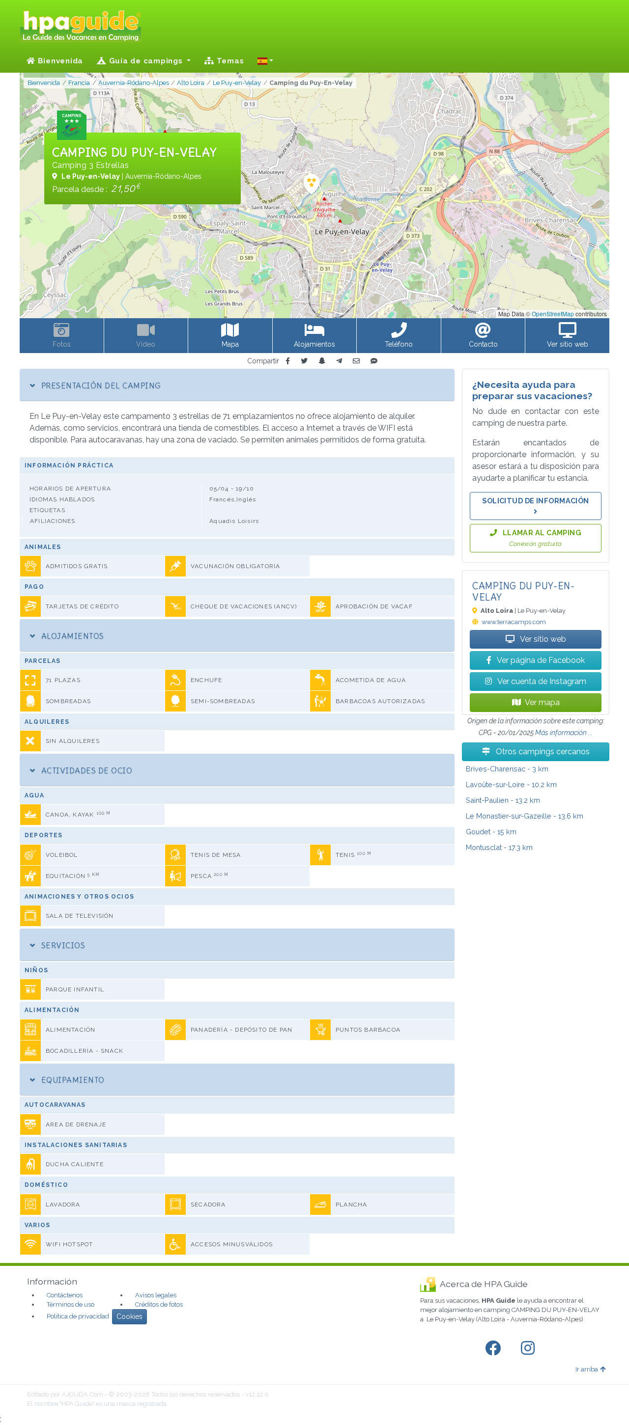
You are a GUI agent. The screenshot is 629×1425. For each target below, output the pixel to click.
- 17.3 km (499, 847)
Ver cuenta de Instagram (541, 681)
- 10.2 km (511, 784)
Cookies (129, 1316)
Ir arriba (586, 1369)
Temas (229, 60)
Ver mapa (542, 702)
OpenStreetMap (553, 313)
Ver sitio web (542, 639)
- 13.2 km (503, 800)
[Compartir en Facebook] (287, 361)
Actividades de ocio (85, 770)
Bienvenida (59, 60)
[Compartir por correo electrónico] (356, 361)
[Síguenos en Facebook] (495, 1348)
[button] (265, 61)
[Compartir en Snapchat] (322, 361)
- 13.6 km (524, 816)
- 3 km (507, 769)
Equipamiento (71, 1080)
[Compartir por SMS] (374, 361)
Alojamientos (71, 636)
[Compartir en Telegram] (339, 361)
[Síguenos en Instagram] (530, 1348)
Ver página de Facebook (540, 660)
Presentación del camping (100, 385)
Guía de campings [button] (146, 60)
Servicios (62, 945)
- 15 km (491, 831)
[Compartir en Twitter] (304, 361)
